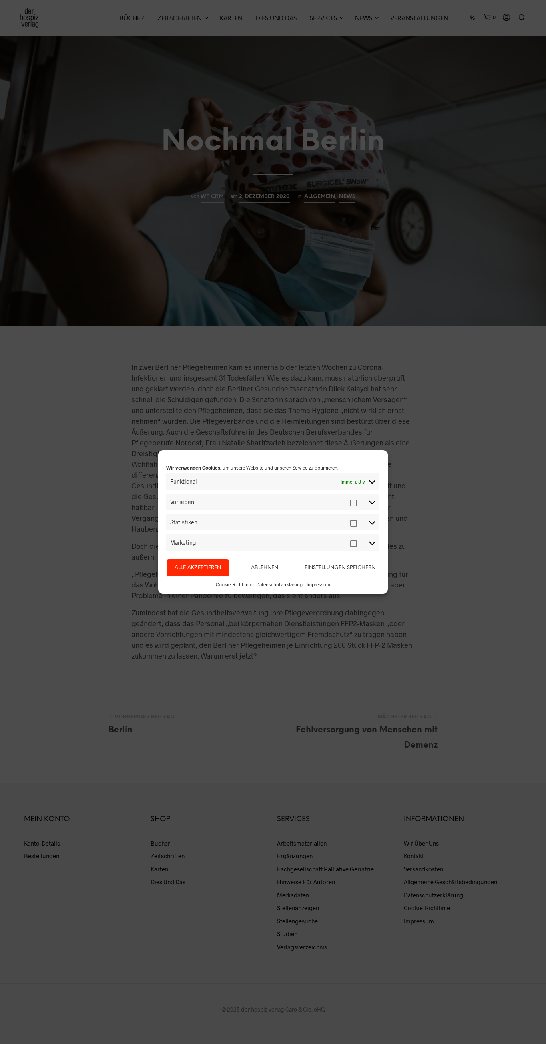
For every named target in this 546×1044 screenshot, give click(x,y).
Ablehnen (264, 567)
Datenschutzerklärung (279, 584)
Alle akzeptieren (198, 567)
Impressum (318, 584)
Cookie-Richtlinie (234, 584)
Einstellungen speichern (340, 567)
